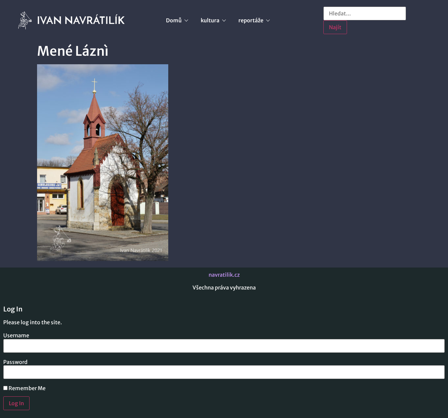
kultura (210, 20)
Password (15, 362)
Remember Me (27, 388)
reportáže (250, 20)
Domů (174, 20)
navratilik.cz (224, 274)
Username (16, 335)
